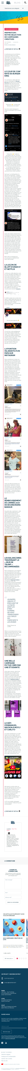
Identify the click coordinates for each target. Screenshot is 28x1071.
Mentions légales (5, 1054)
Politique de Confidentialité (8, 1056)
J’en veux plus (9, 958)
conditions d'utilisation (6, 1069)
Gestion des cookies (6, 1058)
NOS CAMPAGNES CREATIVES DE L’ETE (12, 938)
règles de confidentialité (20, 1068)
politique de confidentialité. (10, 1038)
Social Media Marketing (11, 29)
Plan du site (4, 1060)
